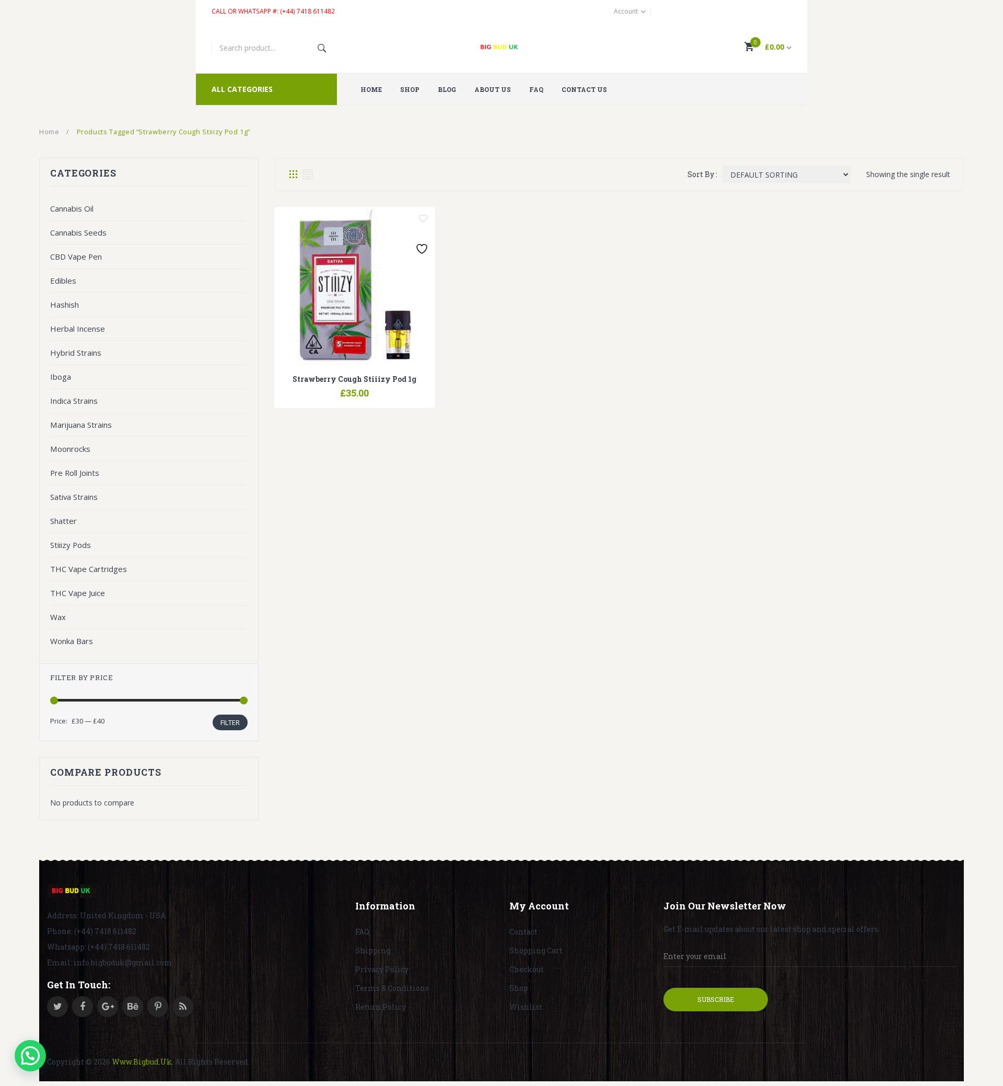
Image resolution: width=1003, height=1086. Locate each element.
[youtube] (132, 1006)
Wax (58, 617)
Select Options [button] (328, 388)
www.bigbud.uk (142, 1062)
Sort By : (702, 174)
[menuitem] (375, 89)
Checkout (526, 969)
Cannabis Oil (72, 208)
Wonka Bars (71, 641)
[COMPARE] (355, 388)
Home (49, 131)
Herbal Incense (77, 328)
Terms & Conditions (392, 988)
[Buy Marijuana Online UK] (72, 891)
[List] (307, 174)
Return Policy (380, 1007)
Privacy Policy (382, 969)
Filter (230, 722)
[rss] (182, 1006)
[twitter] (57, 1006)
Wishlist (525, 1007)
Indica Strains (74, 400)
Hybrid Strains (75, 352)
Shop (518, 988)
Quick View (381, 388)
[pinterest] (157, 1006)
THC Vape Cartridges (88, 569)
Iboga (60, 376)
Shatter (63, 521)
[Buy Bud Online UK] (502, 48)
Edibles (63, 280)
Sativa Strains (74, 497)
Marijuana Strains (81, 424)
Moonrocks (70, 448)
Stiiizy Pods (70, 545)
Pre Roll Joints (74, 473)
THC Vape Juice (77, 593)
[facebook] (82, 1006)
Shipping (372, 950)
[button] (30, 1055)
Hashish (64, 304)
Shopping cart (536, 950)
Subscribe (715, 999)
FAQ (362, 932)
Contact (523, 932)
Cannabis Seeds (78, 232)
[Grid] (293, 174)
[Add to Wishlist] (423, 219)
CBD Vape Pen (76, 256)
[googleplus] (107, 1006)
